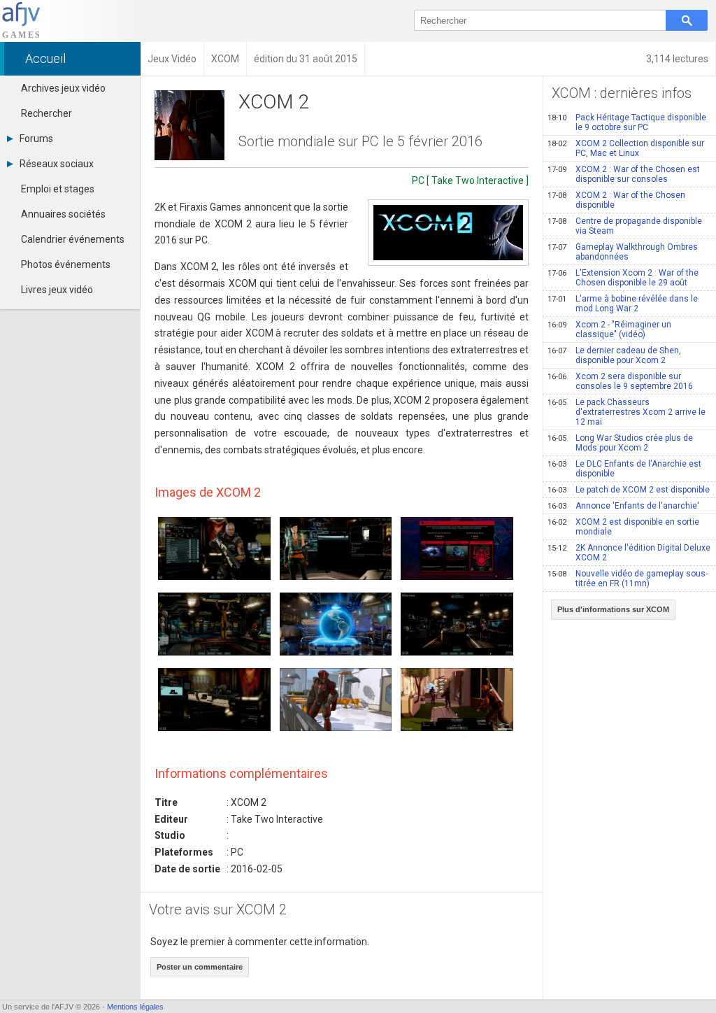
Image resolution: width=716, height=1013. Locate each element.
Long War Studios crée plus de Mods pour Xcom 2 (620, 443)
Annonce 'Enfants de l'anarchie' (623, 506)
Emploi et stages (57, 188)
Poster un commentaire (200, 967)
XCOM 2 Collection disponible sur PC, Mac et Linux (625, 148)
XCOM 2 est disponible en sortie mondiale (623, 527)
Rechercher (46, 113)
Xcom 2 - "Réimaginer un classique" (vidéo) (609, 329)
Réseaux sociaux (57, 163)
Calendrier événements (72, 239)
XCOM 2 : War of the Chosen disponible (616, 200)
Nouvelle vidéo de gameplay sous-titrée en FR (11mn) (627, 578)
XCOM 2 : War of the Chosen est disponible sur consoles (623, 174)
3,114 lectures (677, 58)
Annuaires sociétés (63, 214)
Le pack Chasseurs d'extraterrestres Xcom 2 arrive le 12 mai (626, 412)
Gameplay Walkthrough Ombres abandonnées (622, 252)
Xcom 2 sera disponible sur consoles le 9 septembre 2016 (620, 381)
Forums (36, 138)
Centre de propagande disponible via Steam (624, 226)
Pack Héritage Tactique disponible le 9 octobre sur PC (626, 122)
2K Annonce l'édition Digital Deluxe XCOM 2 (628, 552)
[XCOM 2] (448, 232)
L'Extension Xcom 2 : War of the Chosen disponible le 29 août (623, 278)
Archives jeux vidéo (63, 88)
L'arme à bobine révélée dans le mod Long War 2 (622, 303)
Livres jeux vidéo (57, 289)
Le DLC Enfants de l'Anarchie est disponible (624, 469)
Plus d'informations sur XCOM (613, 609)
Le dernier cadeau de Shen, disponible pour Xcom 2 (614, 355)
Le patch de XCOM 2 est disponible (628, 490)
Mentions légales (135, 1007)
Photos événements (65, 264)
